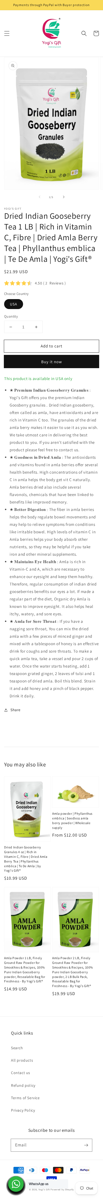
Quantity (11, 316)
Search (17, 1047)
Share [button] (15, 709)
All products (22, 1060)
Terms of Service (25, 1097)
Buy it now (51, 361)
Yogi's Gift (44, 1189)
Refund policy (23, 1085)
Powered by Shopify (62, 1189)
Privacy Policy (23, 1110)
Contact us (20, 1072)
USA (13, 304)
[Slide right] (64, 197)
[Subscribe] (86, 1145)
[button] (7, 33)
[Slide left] (40, 197)
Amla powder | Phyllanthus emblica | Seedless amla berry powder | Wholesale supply (72, 820)
